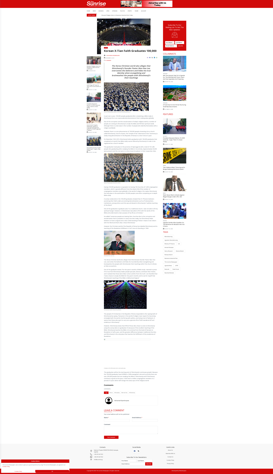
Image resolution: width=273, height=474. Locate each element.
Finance (165, 220)
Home (88, 11)
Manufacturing (168, 236)
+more (136, 11)
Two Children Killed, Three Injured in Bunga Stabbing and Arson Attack (174, 168)
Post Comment (111, 437)
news (94, 11)
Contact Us (170, 457)
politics (122, 11)
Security (165, 136)
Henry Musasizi (169, 251)
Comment (107, 424)
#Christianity (117, 392)
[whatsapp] (157, 57)
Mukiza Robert (180, 251)
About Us (170, 450)
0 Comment (108, 60)
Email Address (137, 417)
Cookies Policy (170, 460)
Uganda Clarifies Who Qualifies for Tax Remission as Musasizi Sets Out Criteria (174, 224)
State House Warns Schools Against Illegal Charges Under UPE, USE (173, 196)
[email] (147, 57)
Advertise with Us (170, 453)
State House (175, 269)
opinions (114, 11)
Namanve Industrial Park (171, 258)
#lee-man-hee (124, 392)
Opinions (165, 73)
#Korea (111, 392)
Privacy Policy (170, 463)
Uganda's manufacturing (171, 240)
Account (143, 11)
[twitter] (152, 57)
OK (52, 471)
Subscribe (180, 46)
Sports (130, 11)
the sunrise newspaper (171, 262)
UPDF (176, 265)
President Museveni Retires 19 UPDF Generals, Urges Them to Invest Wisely (174, 139)
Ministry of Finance (170, 244)
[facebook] (150, 57)
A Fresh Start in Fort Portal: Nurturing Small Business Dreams (174, 105)
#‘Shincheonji (132, 392)
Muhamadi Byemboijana (113, 55)
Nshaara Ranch (169, 254)
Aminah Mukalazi (169, 247)
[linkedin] (154, 57)
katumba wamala (169, 273)
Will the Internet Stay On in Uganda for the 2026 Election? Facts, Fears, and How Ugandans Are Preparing (174, 77)
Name (106, 417)
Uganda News (168, 265)
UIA (179, 244)
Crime (164, 165)
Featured (167, 269)
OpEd (107, 11)
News (164, 193)
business (101, 11)
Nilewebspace (182, 470)
